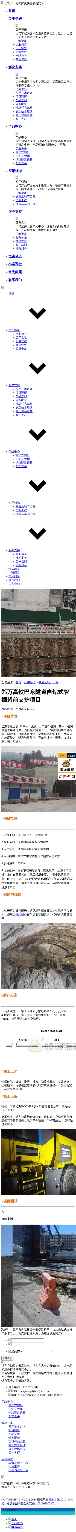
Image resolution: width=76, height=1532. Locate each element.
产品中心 (15, 126)
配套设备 (21, 163)
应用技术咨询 (24, 92)
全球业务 (21, 55)
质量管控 (21, 51)
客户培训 (21, 244)
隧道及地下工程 (25, 196)
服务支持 (15, 211)
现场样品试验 (24, 107)
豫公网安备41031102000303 (38, 1503)
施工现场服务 (24, 115)
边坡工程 (21, 200)
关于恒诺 (15, 19)
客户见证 (21, 118)
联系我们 (15, 280)
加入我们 (14, 583)
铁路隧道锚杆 (24, 159)
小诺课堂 (15, 264)
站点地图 (12, 1503)
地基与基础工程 (25, 203)
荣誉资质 (21, 59)
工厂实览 (21, 48)
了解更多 (21, 40)
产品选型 (21, 100)
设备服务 (21, 248)
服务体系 (21, 237)
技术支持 (21, 241)
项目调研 (21, 96)
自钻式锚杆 (23, 152)
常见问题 (15, 272)
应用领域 (15, 171)
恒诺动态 (15, 256)
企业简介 (21, 44)
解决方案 (15, 67)
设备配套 (21, 103)
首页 (11, 11)
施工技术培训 (24, 111)
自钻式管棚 (23, 155)
